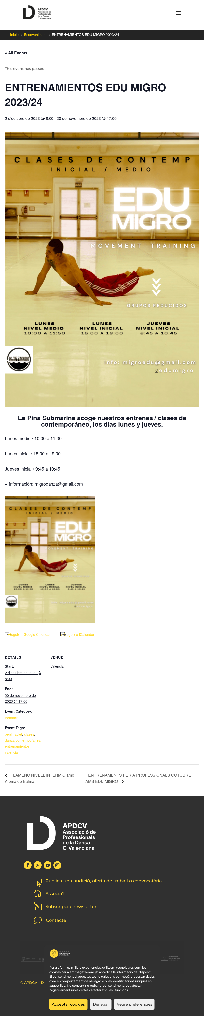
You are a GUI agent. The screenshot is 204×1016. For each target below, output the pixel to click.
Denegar (101, 1004)
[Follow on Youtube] (47, 865)
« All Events (16, 53)
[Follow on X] (38, 865)
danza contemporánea (23, 740)
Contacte (56, 920)
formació (12, 717)
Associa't (55, 893)
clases (29, 734)
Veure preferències (134, 1004)
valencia (11, 752)
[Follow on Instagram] (57, 865)
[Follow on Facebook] (28, 865)
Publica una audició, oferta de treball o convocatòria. (104, 881)
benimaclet (13, 734)
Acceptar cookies (68, 1004)
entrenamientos (17, 746)
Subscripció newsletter (70, 906)
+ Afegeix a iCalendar (77, 634)
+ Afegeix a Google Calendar (28, 634)
